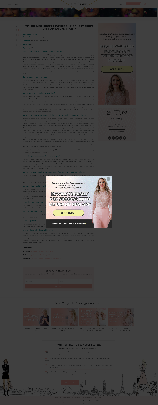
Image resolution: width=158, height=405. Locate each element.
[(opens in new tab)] (79, 202)
